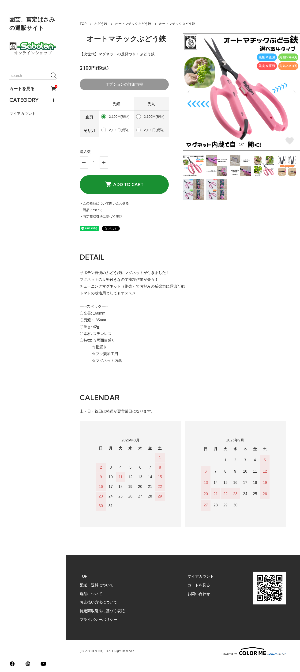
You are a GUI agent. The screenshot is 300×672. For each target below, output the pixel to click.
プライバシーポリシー (98, 620)
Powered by (229, 653)
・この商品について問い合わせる (104, 203)
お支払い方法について (98, 602)
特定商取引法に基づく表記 (102, 611)
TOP (83, 24)
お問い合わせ (199, 594)
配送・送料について (96, 585)
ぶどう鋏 (100, 24)
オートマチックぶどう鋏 (133, 24)
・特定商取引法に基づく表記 (101, 216)
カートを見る (32, 88)
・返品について (91, 210)
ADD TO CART (128, 184)
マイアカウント (22, 114)
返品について (91, 594)
